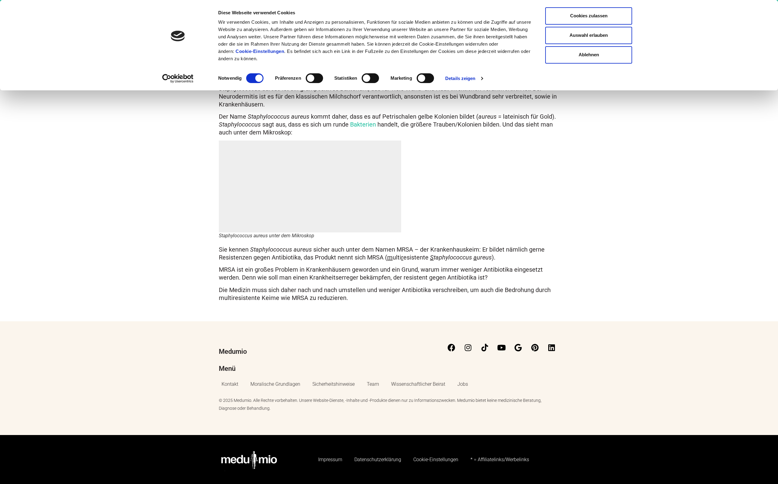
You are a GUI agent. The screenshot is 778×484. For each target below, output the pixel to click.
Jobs (462, 384)
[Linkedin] (551, 347)
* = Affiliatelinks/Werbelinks (499, 459)
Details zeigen (460, 78)
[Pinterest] (534, 347)
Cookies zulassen (589, 15)
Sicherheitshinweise (333, 384)
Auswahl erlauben (589, 35)
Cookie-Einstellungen (260, 51)
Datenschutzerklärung (377, 459)
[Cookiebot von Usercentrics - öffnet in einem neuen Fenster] (178, 78)
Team (373, 384)
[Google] (518, 347)
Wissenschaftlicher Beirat (418, 384)
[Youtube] (501, 347)
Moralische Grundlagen (275, 384)
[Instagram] (468, 347)
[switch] (314, 78)
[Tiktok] (484, 347)
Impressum (330, 459)
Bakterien (363, 124)
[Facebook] (451, 347)
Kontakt (230, 384)
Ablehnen (589, 54)
